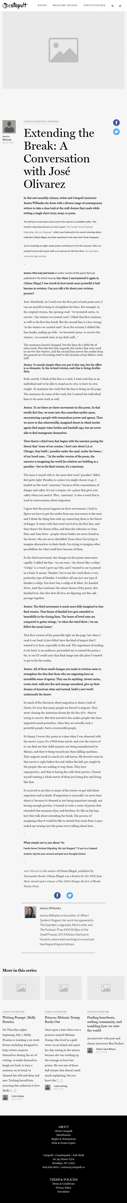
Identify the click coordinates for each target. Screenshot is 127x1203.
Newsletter (63, 1191)
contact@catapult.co (73, 1167)
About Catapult (63, 1131)
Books (42, 5)
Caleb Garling (60, 1086)
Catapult (48, 1155)
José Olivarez (32, 871)
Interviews (53, 122)
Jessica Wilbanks (7, 138)
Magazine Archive (65, 5)
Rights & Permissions (63, 1139)
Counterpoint (63, 1155)
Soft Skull (78, 1155)
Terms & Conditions (63, 1183)
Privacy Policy (63, 1187)
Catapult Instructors (35, 122)
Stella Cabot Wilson (106, 1049)
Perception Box (95, 5)
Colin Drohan (18, 1096)
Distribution (63, 1135)
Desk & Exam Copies (63, 1143)
